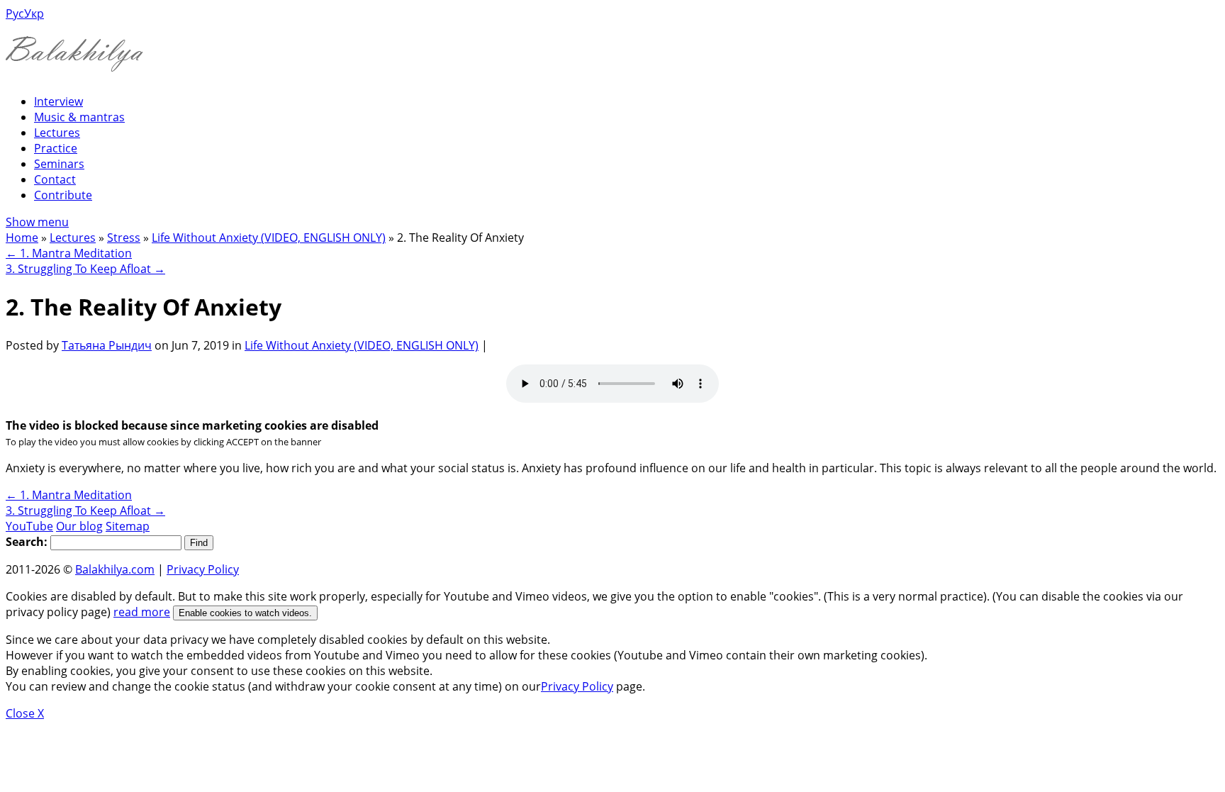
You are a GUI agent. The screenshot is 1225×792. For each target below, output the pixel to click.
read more (141, 612)
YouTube (29, 526)
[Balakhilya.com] (74, 63)
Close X (25, 713)
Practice (55, 148)
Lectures (57, 132)
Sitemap (128, 526)
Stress (123, 237)
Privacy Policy (203, 569)
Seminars (59, 164)
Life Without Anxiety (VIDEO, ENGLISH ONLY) (269, 237)
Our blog (79, 526)
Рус (15, 13)
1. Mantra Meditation (69, 253)
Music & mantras (79, 117)
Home (22, 237)
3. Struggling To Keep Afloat (85, 269)
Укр (34, 13)
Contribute (63, 195)
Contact (55, 179)
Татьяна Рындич (107, 345)
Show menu (37, 222)
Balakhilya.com (115, 569)
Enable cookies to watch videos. (245, 613)
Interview (58, 101)
